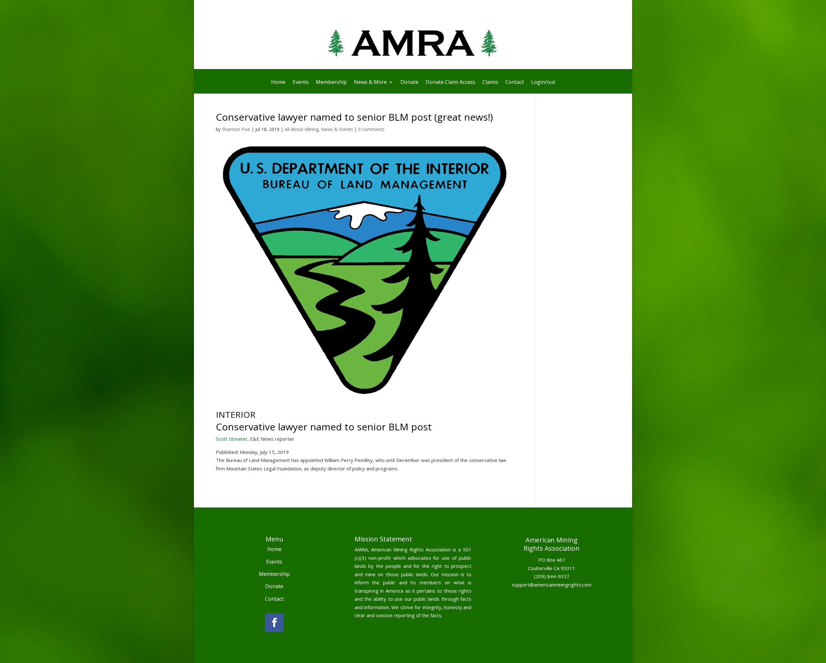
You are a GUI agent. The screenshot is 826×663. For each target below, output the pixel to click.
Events (301, 82)
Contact (514, 82)
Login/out (543, 82)
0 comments (371, 129)
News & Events (337, 129)
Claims (490, 82)
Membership (331, 82)
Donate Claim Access (450, 82)
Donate (409, 82)
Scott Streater (231, 439)
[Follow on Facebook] (274, 622)
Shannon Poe (236, 129)
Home (278, 82)
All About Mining (301, 129)
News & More (370, 82)
